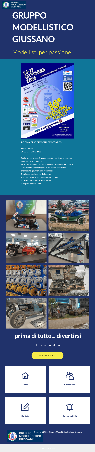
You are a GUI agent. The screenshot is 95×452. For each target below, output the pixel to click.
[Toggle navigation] (91, 4)
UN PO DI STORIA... (47, 355)
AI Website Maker (47, 448)
